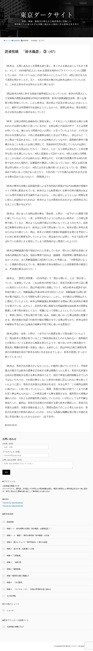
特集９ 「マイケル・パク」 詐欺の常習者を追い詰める (29, 589)
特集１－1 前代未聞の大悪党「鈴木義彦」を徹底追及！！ (29, 529)
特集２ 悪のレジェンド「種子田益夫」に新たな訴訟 (27, 542)
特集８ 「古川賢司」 (15, 582)
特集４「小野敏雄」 (14, 556)
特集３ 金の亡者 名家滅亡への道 (20, 549)
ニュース (10, 610)
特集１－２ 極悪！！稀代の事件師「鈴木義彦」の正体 (28, 535)
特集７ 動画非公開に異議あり (18, 576)
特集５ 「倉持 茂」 (15, 562)
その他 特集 (11, 596)
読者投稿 (10, 522)
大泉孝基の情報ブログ (15, 627)
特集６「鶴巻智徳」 (14, 569)
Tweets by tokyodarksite (12, 503)
